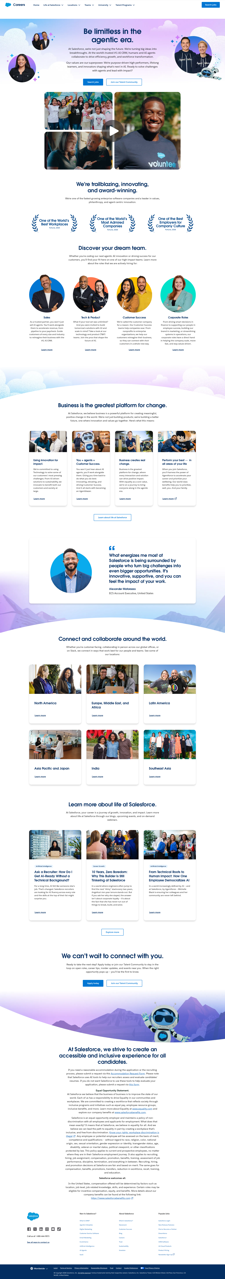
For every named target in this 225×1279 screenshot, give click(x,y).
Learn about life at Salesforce (112, 517)
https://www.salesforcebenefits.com (110, 1198)
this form (134, 1084)
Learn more (46, 349)
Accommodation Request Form (128, 1073)
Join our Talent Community (124, 82)
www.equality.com (142, 1108)
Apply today (93, 983)
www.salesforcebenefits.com (130, 1112)
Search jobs (93, 82)
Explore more (112, 932)
